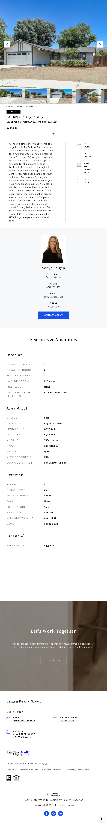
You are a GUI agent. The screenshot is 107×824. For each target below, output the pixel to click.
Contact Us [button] (53, 661)
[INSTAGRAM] (53, 813)
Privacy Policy (65, 805)
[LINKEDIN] (60, 813)
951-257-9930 (67, 720)
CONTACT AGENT (53, 315)
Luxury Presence (73, 800)
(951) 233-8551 (54, 287)
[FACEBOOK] (46, 813)
